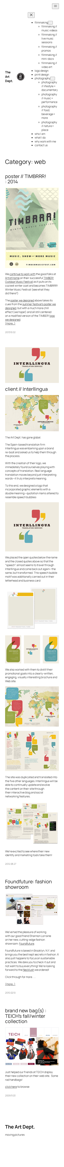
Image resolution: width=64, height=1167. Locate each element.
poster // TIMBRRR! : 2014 (25, 179)
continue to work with (22, 274)
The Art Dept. (9, 76)
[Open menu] (55, 6)
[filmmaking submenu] (50, 23)
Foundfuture (26, 943)
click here (11, 1087)
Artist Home (12, 278)
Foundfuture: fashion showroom (28, 884)
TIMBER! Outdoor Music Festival (29, 280)
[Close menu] (31, 15)
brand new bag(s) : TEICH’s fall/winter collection (25, 1016)
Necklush (28, 970)
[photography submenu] (52, 78)
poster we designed (22, 300)
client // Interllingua (26, 389)
